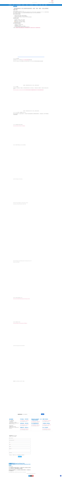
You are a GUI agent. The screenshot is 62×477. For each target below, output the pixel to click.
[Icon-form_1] (60, 475)
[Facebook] (29, 476)
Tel (9, 442)
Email (9, 444)
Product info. (10, 452)
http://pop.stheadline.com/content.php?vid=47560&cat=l (20, 323)
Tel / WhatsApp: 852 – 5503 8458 (24, 420)
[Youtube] (33, 476)
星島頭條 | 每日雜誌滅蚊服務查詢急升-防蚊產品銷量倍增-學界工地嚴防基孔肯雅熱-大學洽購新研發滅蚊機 (28, 27)
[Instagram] (31, 476)
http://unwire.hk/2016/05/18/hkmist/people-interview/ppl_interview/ (21, 298)
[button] (10, 5)
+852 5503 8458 (11, 466)
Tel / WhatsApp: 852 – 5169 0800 (46, 420)
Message (10, 448)
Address (10, 446)
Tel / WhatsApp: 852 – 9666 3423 (35, 421)
